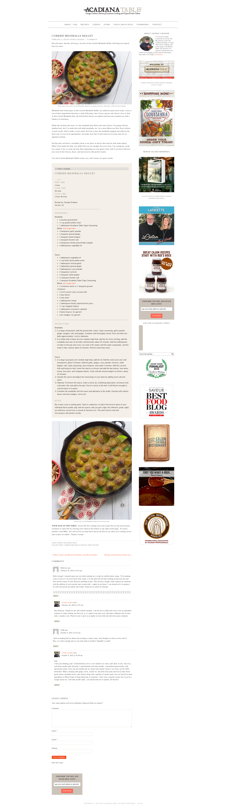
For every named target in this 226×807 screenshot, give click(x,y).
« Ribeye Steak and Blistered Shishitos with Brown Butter (74, 555)
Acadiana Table (113, 9)
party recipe (93, 545)
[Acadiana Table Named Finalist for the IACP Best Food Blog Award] (156, 546)
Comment (55, 708)
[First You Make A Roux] (156, 507)
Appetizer (67, 543)
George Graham (67, 602)
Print (59, 179)
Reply (56, 596)
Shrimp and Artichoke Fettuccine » (118, 555)
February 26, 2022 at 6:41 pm (71, 571)
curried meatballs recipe (75, 545)
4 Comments (92, 39)
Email (55, 739)
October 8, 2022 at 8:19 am (70, 633)
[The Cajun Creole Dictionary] (156, 463)
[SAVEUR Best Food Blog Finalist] (156, 420)
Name (54, 731)
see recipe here (69, 228)
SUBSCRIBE (156, 316)
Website (54, 748)
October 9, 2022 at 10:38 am (72, 655)
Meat (75, 543)
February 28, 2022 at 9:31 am (72, 605)
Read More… (159, 54)
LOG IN (140, 803)
